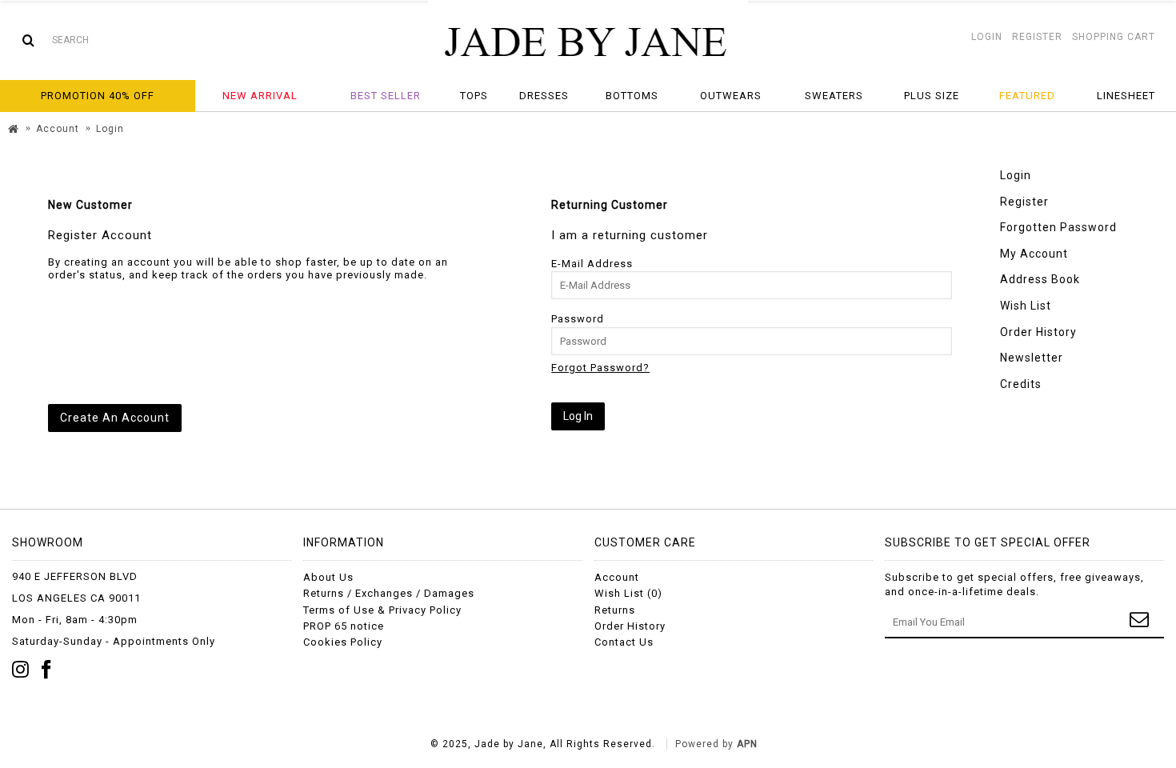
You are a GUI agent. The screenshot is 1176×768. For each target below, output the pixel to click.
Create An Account (115, 417)
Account (616, 577)
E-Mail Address (592, 264)
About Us (328, 577)
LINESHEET (1126, 96)
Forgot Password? (600, 368)
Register (1024, 201)
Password (577, 319)
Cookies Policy (342, 642)
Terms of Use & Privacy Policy (382, 610)
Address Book (1040, 279)
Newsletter (1031, 357)
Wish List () (628, 593)
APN (747, 744)
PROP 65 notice (343, 626)
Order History (1038, 332)
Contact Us (624, 642)
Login (1015, 175)
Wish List (1025, 305)
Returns (614, 610)
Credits (1021, 384)
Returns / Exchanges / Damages (388, 593)
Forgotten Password (1058, 227)
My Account (1034, 253)
